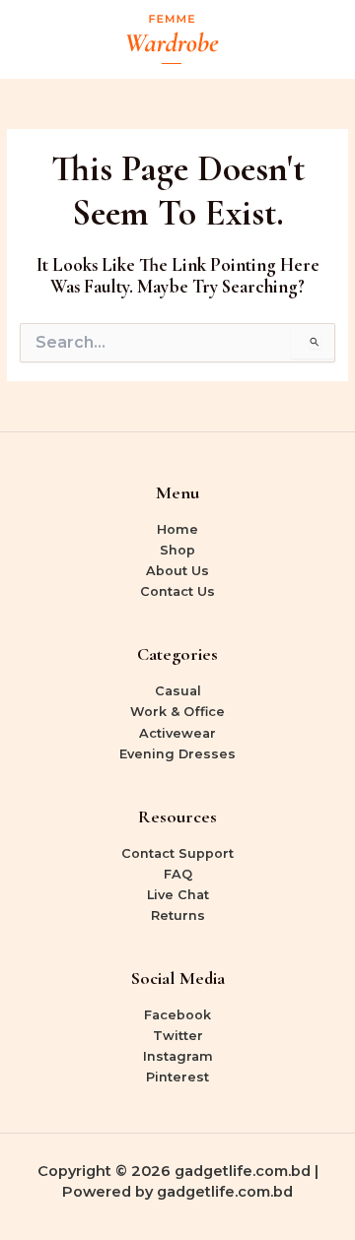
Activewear (177, 733)
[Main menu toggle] (316, 39)
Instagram (178, 1056)
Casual (178, 691)
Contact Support (177, 853)
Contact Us (177, 591)
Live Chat (178, 894)
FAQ (178, 874)
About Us (177, 570)
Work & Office (177, 711)
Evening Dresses (177, 754)
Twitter (178, 1035)
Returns (178, 915)
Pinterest (177, 1077)
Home (177, 529)
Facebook (177, 1015)
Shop (177, 550)
